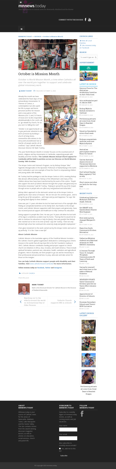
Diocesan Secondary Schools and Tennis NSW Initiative (87, 304)
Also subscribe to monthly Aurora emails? (67, 444)
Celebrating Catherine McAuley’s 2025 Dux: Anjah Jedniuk (89, 199)
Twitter (48, 268)
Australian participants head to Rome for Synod (88, 151)
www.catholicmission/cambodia (41, 264)
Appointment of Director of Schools (87, 295)
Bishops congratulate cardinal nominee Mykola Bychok (88, 141)
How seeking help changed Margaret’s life (87, 220)
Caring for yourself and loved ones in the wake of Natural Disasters (88, 270)
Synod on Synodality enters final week (88, 132)
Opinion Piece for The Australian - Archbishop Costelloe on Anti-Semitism (88, 91)
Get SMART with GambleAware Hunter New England (88, 210)
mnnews (32, 5)
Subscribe (63, 455)
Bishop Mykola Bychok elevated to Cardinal (87, 111)
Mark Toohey (38, 285)
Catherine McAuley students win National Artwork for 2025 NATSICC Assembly (89, 241)
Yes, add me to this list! (67, 449)
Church (32, 273)
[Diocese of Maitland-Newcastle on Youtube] (89, 19)
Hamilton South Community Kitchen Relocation (88, 230)
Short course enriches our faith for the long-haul (88, 184)
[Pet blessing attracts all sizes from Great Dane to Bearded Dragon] (89, 327)
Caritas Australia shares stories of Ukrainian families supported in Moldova (88, 163)
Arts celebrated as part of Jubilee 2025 (89, 101)
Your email (63, 434)
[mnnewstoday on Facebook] (85, 19)
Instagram (58, 268)
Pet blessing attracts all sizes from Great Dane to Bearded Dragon (88, 122)
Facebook (40, 268)
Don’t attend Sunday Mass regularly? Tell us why (88, 174)
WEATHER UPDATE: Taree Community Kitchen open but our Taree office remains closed (88, 283)
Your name (63, 425)
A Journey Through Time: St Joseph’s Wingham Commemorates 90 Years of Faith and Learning (87, 256)
